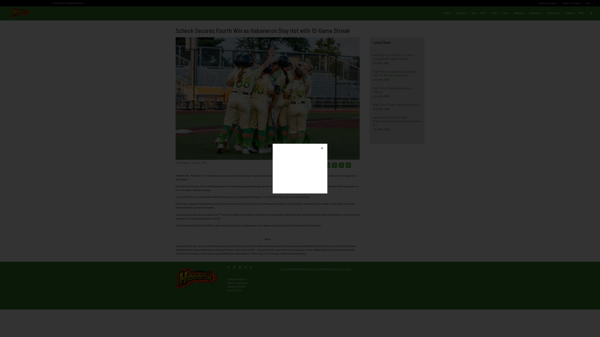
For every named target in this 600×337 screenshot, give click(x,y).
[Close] (322, 148)
